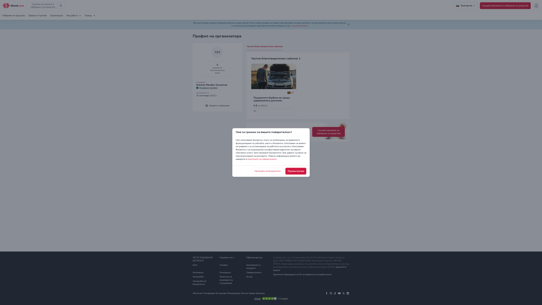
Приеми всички (296, 171)
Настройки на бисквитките (267, 171)
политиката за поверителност (262, 159)
